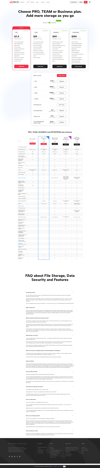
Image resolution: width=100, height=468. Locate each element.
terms (53, 466)
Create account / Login (42, 447)
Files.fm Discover (69, 454)
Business (32, 2)
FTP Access (68, 452)
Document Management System (56, 450)
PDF (72, 450)
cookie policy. (59, 466)
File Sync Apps (21, 205)
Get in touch (78, 66)
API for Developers (85, 450)
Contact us (84, 447)
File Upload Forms (53, 454)
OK (64, 466)
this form (54, 354)
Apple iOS (76, 447)
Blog (82, 452)
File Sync (51, 447)
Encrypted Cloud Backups (54, 451)
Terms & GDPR (40, 452)
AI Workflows (52, 448)
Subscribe (21, 66)
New (86, 2)
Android (72, 447)
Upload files (73, 2)
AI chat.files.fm (68, 455)
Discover (43, 2)
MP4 (74, 450)
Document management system (22, 244)
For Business (40, 451)
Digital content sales (22, 177)
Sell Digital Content (53, 455)
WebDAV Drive (68, 451)
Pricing (39, 448)
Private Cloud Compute (54, 452)
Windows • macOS (74, 448)
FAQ (82, 451)
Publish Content (53, 457)
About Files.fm (84, 448)
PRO (28, 2)
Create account (61, 75)
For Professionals (41, 450)
